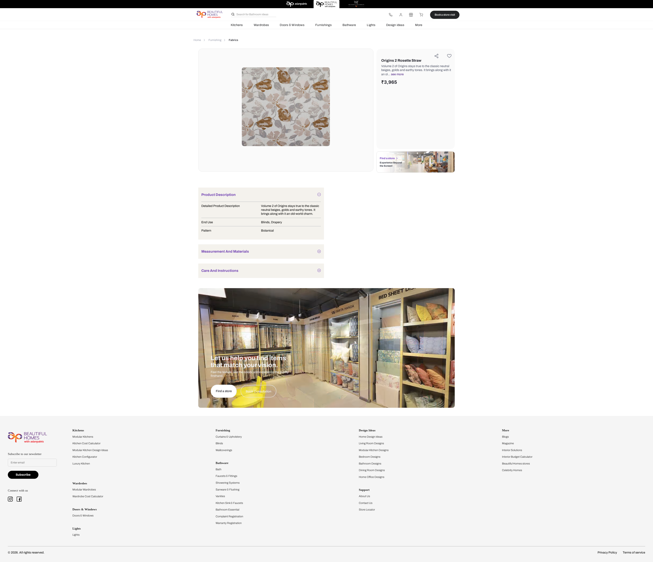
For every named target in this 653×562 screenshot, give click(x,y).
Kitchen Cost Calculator (86, 443)
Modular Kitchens (82, 436)
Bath (218, 469)
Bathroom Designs (370, 463)
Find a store (387, 158)
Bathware (349, 25)
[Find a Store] (411, 15)
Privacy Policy (607, 552)
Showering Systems (228, 482)
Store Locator (367, 509)
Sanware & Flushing (227, 489)
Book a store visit (445, 14)
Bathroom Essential (227, 509)
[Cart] (421, 15)
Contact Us (365, 503)
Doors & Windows (292, 25)
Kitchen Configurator (84, 456)
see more (397, 74)
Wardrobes (261, 25)
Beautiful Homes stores (516, 463)
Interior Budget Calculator (517, 456)
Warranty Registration (229, 523)
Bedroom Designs (369, 456)
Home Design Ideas (370, 436)
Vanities (220, 496)
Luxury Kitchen (81, 463)
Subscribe (23, 474)
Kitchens (237, 25)
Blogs (505, 436)
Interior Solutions (512, 450)
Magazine (508, 443)
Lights (371, 25)
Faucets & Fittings (226, 476)
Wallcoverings (224, 450)
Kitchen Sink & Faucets (229, 503)
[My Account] (401, 15)
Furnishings (323, 25)
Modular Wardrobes (84, 489)
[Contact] (391, 15)
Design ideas (395, 25)
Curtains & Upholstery (229, 436)
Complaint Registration (229, 516)
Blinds (219, 443)
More (418, 25)
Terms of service (634, 552)
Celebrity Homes (512, 470)
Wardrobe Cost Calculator (87, 496)
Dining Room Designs (372, 470)
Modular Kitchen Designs (374, 450)
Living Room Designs (371, 443)
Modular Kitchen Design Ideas (90, 450)
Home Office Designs (371, 477)
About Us (364, 496)
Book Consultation (258, 391)
